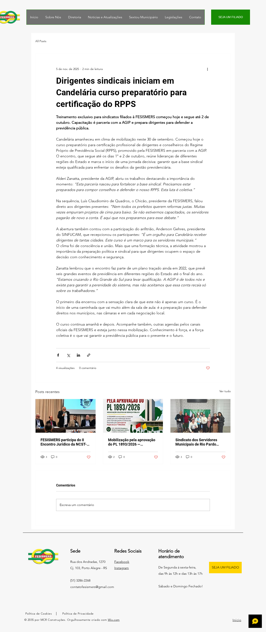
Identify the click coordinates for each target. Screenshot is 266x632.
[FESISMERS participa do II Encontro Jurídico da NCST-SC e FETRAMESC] (66, 416)
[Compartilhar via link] (89, 355)
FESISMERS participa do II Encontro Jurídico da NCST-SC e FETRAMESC (64, 442)
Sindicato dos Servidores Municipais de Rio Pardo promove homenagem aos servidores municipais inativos (197, 442)
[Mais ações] (207, 68)
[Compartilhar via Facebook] (58, 355)
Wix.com (114, 620)
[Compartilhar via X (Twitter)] (68, 355)
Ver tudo (225, 391)
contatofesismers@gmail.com (92, 587)
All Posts (40, 41)
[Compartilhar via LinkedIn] (78, 355)
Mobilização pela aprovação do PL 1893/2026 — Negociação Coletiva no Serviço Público (131, 442)
